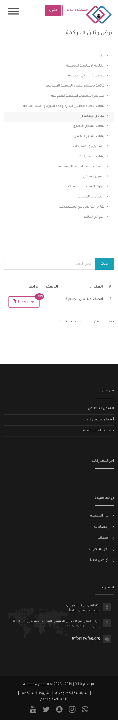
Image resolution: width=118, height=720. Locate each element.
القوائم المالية (94, 217)
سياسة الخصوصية (98, 431)
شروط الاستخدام (35, 693)
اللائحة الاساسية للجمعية (85, 66)
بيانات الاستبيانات (92, 157)
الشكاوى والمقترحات (89, 146)
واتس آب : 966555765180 (82, 626)
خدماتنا (102, 538)
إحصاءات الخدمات (91, 197)
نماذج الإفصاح (93, 116)
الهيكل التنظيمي (101, 409)
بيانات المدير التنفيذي (89, 136)
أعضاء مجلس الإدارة (98, 420)
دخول (53, 10)
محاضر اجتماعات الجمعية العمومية (78, 96)
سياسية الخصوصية (71, 693)
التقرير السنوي (94, 177)
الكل (101, 56)
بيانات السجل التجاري (89, 126)
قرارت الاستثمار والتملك (86, 187)
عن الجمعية (99, 516)
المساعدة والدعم (53, 699)
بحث (104, 264)
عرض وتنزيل (28, 300)
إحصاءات (101, 527)
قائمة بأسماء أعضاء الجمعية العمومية (75, 86)
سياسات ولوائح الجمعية (86, 76)
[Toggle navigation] (13, 12)
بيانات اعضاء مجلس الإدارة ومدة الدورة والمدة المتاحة (64, 106)
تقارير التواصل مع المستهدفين (81, 207)
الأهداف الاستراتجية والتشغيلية (81, 167)
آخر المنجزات (98, 549)
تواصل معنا (99, 560)
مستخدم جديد (77, 10)
